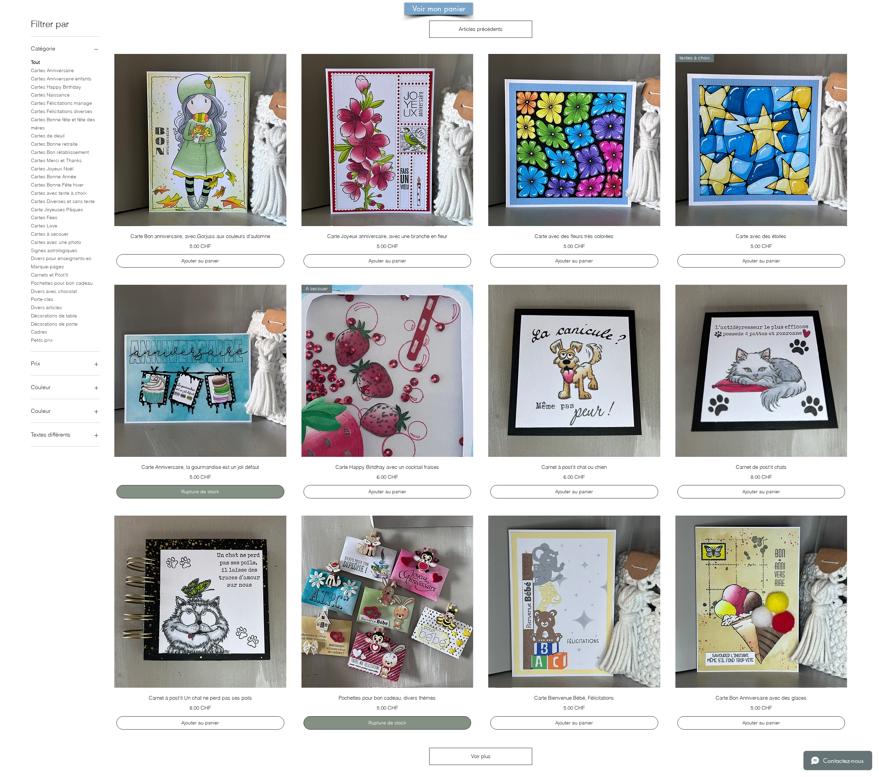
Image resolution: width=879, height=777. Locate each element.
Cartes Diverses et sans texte (63, 201)
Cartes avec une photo (56, 242)
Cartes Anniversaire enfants (61, 79)
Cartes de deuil (48, 136)
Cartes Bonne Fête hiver (57, 185)
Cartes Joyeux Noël (52, 169)
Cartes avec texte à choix (59, 193)
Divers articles (46, 307)
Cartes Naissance (50, 95)
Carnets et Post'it (49, 275)
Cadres (39, 332)
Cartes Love (44, 226)
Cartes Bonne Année (53, 176)
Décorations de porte (54, 324)
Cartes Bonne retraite (54, 144)
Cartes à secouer (50, 234)
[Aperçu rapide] (200, 140)
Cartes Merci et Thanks (56, 160)
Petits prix (42, 340)
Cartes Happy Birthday (56, 87)
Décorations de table (54, 316)
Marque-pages (47, 266)
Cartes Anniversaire (52, 70)
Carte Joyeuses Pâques (57, 209)
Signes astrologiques (54, 250)
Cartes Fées (44, 217)
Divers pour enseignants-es (61, 258)
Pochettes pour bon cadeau (62, 283)
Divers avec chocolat (54, 291)
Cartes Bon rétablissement (60, 152)
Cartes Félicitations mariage (61, 103)
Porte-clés (42, 299)
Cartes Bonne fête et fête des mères (63, 123)
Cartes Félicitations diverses (61, 111)
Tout (35, 62)
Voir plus (481, 756)
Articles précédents (481, 29)
